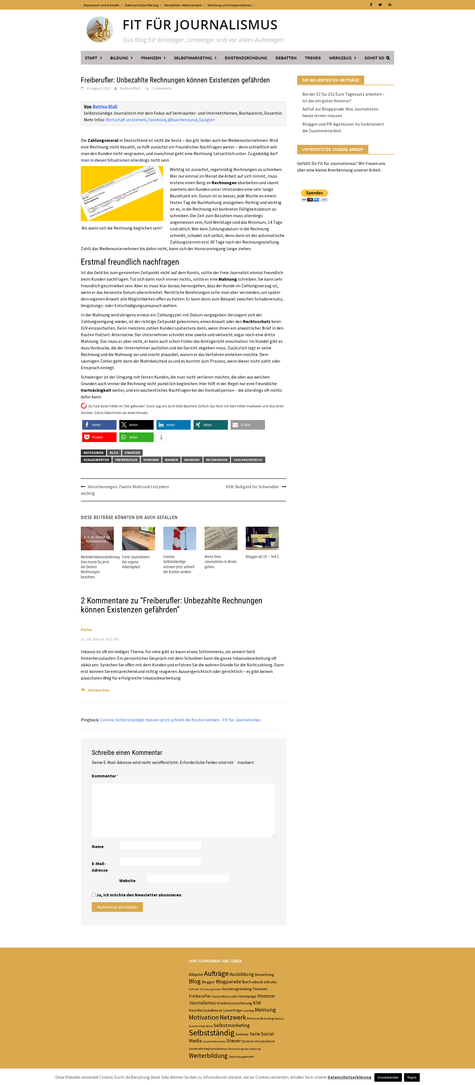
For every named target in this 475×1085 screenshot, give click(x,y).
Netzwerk (233, 1017)
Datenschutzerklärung (142, 5)
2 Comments (161, 88)
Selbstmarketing (193, 57)
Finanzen (151, 57)
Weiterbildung (208, 1055)
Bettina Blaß (130, 88)
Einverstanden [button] (388, 1077)
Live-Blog (248, 1010)
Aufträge (216, 973)
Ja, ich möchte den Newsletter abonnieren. (138, 895)
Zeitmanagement (241, 1056)
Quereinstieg (197, 1026)
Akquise (196, 974)
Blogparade (228, 981)
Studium (248, 1041)
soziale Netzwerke (214, 1041)
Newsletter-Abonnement (183, 5)
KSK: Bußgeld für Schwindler (252, 486)
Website (127, 880)
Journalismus (202, 1003)
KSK (257, 1003)
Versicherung (253, 1049)
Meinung (265, 1009)
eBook (257, 981)
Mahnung (192, 460)
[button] (99, 425)
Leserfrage (232, 1010)
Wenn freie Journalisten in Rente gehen (221, 561)
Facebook (157, 119)
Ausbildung (242, 974)
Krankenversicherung (234, 1003)
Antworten (98, 690)
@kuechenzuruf (182, 119)
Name (98, 846)
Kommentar (105, 775)
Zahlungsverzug (248, 460)
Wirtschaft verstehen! (126, 119)
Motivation (204, 1017)
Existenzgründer (210, 989)
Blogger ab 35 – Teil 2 (262, 556)
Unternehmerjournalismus (208, 1048)
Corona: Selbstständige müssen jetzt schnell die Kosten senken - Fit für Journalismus (180, 719)
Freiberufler (126, 460)
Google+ (207, 119)
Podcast (279, 1018)
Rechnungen (216, 460)
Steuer (234, 1040)
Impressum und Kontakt (101, 5)
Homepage (247, 996)
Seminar (242, 1034)
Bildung (119, 57)
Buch (246, 981)
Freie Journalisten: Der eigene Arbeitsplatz (136, 562)
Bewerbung (264, 974)
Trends (313, 57)
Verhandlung (236, 1049)
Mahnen (171, 460)
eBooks (270, 981)
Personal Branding (260, 1018)
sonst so (374, 57)
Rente (209, 1026)
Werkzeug (340, 57)
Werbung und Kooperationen (230, 5)
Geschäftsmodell (224, 996)
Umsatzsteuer (265, 1041)
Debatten (286, 57)
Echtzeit (194, 989)
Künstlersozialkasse (205, 1010)
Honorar (151, 460)
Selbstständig (211, 1033)
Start (91, 57)
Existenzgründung (246, 57)
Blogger (208, 981)
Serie (255, 1034)
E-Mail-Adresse (100, 867)
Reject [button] (411, 1077)
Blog (114, 453)
